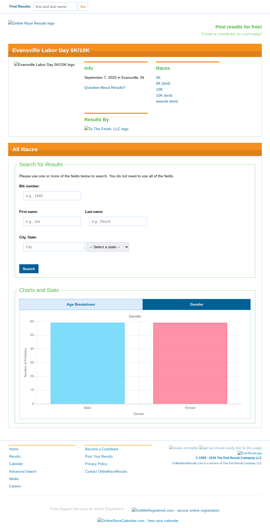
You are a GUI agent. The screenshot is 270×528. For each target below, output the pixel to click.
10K (159, 89)
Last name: (94, 212)
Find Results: (20, 6)
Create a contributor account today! (231, 34)
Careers (15, 486)
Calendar (16, 464)
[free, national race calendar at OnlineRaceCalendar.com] (138, 520)
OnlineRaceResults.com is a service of (217, 463)
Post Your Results (99, 456)
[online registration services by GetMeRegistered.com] (175, 509)
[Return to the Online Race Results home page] (31, 23)
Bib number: (29, 186)
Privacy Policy (96, 464)
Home (13, 449)
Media (13, 479)
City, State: (28, 237)
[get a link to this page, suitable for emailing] (230, 448)
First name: (28, 212)
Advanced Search (22, 471)
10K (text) (164, 95)
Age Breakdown (81, 304)
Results (15, 456)
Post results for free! (238, 27)
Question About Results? (105, 87)
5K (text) (163, 83)
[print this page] (183, 448)
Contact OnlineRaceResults (106, 471)
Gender (196, 304)
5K (158, 77)
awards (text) (167, 101)
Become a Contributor (101, 449)
